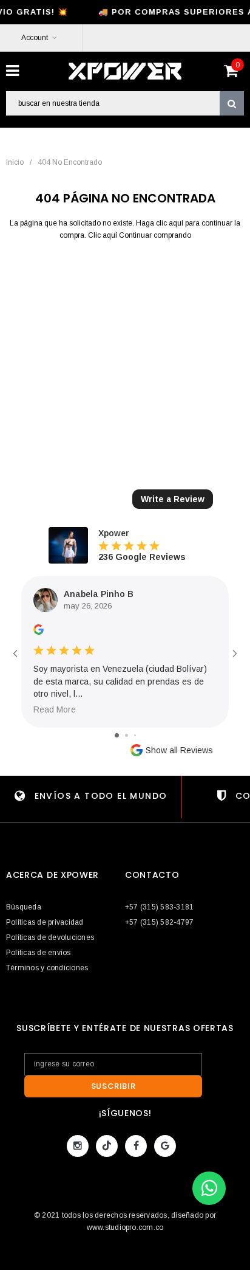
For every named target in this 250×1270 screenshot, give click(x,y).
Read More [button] (54, 709)
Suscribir (113, 1086)
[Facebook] (136, 1146)
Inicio (15, 162)
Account (34, 37)
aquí (176, 223)
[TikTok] (107, 1146)
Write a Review (172, 499)
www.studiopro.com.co (125, 1227)
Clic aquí (103, 235)
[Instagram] (78, 1146)
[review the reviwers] (38, 632)
